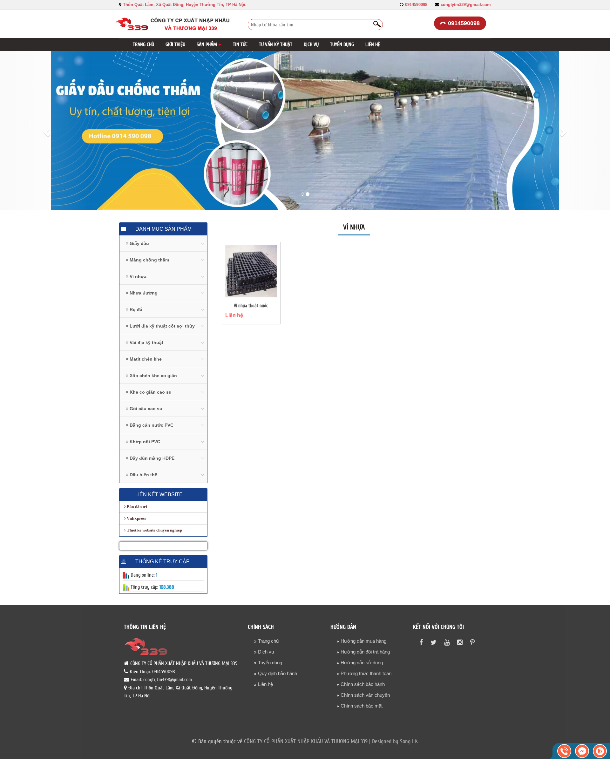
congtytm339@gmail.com (466, 5)
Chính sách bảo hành (363, 684)
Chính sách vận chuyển (365, 695)
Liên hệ (234, 315)
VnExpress (136, 518)
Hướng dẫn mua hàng (363, 641)
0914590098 (416, 5)
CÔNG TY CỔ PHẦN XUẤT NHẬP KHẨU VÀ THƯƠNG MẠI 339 (306, 741)
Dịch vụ (266, 651)
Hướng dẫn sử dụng (362, 662)
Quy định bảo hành (277, 673)
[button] (209, 44)
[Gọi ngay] (564, 751)
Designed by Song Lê (394, 741)
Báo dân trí (136, 506)
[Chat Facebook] (582, 751)
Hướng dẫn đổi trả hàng (365, 651)
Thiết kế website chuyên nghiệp (154, 530)
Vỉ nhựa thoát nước (251, 305)
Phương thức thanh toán (366, 673)
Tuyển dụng (270, 662)
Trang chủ (268, 641)
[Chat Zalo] (600, 751)
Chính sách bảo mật (362, 705)
